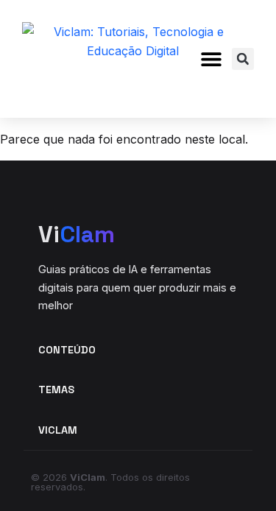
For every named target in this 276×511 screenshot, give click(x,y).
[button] (211, 59)
